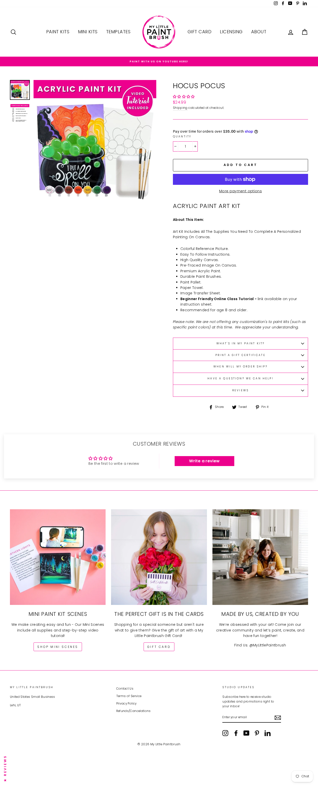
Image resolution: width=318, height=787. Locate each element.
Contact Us (125, 689)
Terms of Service (129, 696)
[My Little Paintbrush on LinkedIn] (268, 733)
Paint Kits (58, 32)
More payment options (240, 191)
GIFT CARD (159, 647)
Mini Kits (88, 32)
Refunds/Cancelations (133, 711)
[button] (184, 96)
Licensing (231, 32)
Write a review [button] (204, 461)
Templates (118, 32)
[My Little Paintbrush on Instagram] (225, 733)
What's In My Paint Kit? (240, 343)
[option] (159, 61)
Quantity (182, 136)
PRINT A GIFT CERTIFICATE (240, 355)
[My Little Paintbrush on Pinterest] (257, 733)
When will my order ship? (240, 366)
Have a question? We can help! (240, 378)
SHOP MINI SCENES (57, 647)
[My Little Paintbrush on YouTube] (246, 733)
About (258, 32)
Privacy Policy (126, 704)
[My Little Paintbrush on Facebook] (236, 733)
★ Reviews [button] (5, 768)
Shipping (180, 108)
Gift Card (199, 32)
